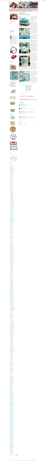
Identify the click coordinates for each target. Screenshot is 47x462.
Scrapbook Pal (11, 324)
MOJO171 (11, 284)
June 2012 (11, 432)
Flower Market (11, 232)
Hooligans (11, 253)
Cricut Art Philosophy (33, 43)
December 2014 (11, 411)
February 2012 (11, 435)
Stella (32, 63)
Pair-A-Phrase (11, 296)
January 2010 (11, 450)
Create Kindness (12, 210)
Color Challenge (12, 205)
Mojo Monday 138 (12, 283)
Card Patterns (11, 194)
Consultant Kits (24, 9)
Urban (11, 357)
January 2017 (11, 394)
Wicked (11, 365)
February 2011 (11, 443)
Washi (11, 360)
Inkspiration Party (12, 257)
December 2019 (11, 379)
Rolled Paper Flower (12, 317)
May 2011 (11, 441)
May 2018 (11, 386)
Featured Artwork (17, 10)
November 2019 (11, 380)
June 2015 (11, 407)
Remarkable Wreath (34, 48)
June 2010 (11, 448)
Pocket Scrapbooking (12, 307)
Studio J (11, 342)
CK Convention (11, 201)
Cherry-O (11, 198)
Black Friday (11, 183)
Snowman (11, 330)
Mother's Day (11, 289)
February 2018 (11, 387)
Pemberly (11, 300)
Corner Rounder (11, 208)
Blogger (35, 460)
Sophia (11, 332)
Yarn (10, 371)
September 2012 (11, 430)
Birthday (11, 182)
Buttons (11, 189)
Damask (11, 217)
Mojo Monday (11, 282)
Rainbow (11, 312)
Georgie (11, 239)
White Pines (11, 364)
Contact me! (30, 10)
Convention (11, 207)
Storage (11, 341)
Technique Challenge (12, 349)
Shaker (11, 326)
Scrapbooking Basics (12, 325)
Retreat (11, 315)
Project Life (11, 310)
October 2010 (11, 446)
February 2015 (11, 410)
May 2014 (11, 416)
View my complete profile (12, 44)
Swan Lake (11, 344)
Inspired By (11, 258)
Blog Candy (11, 185)
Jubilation (11, 262)
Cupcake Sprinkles (12, 214)
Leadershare (11, 267)
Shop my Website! (29, 9)
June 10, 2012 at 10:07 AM (22, 105)
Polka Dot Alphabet (12, 308)
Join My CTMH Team (11, 10)
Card (10, 192)
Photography (11, 303)
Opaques (11, 294)
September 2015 (11, 405)
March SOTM (11, 276)
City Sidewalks (11, 200)
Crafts (11, 209)
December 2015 (11, 403)
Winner (11, 366)
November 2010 (11, 445)
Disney (11, 221)
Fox (10, 235)
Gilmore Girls (11, 242)
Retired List (11, 314)
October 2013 (11, 421)
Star (10, 339)
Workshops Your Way (12, 369)
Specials (11, 335)
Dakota (11, 216)
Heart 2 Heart (11, 249)
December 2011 (11, 436)
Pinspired (11, 306)
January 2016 (11, 402)
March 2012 (11, 434)
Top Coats (11, 353)
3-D (10, 166)
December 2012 (11, 428)
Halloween (11, 246)
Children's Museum (12, 199)
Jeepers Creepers (12, 260)
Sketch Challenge (12, 328)
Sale (10, 319)
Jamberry (11, 259)
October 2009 (11, 452)
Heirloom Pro (11, 251)
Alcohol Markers (11, 168)
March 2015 (11, 409)
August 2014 (11, 414)
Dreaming (11, 223)
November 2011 (11, 437)
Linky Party (11, 269)
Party (10, 298)
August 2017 (11, 389)
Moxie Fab (11, 290)
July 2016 (11, 398)
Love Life (11, 271)
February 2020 (11, 378)
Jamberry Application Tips (24, 10)
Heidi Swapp (11, 250)
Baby (10, 178)
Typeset (11, 356)
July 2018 (11, 385)
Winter (11, 367)
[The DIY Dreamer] (28, 90)
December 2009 (11, 451)
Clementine (11, 203)
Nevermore (11, 292)
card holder (11, 193)
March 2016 (11, 401)
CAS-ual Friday (11, 196)
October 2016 (11, 396)
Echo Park (11, 224)
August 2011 (11, 439)
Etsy (10, 225)
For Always (11, 234)
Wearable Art (11, 362)
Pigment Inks (11, 305)
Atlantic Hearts (11, 175)
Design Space (11, 219)
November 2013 (11, 420)
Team (10, 348)
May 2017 (11, 391)
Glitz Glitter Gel (11, 244)
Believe (11, 180)
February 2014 (11, 418)
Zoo (10, 374)
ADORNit (11, 167)
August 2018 (11, 384)
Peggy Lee (21, 107)
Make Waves (11, 275)
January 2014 (11, 419)
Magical (11, 274)
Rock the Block (11, 316)
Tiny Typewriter (11, 351)
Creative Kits (13, 9)
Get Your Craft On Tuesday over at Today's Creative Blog (29, 83)
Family (11, 228)
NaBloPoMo (11, 291)
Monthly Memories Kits (18, 9)
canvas (11, 191)
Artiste (11, 173)
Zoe (10, 373)
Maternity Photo (11, 278)
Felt (10, 230)
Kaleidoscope (11, 264)
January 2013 (11, 427)
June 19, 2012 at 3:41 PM (22, 118)
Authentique (11, 176)
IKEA (10, 255)
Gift (10, 240)
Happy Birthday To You (12, 113)
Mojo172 (11, 285)
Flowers (11, 233)
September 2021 (11, 377)
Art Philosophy (11, 171)
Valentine (11, 358)
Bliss (10, 184)
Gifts (10, 241)
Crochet (11, 212)
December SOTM (12, 218)
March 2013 (11, 426)
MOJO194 (11, 287)
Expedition (11, 226)
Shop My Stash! (34, 9)
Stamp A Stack (11, 337)
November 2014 (11, 412)
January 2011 (11, 444)
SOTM (11, 333)
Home (10, 9)
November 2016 (11, 395)
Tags (10, 346)
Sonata (11, 331)
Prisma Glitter (11, 309)
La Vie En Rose (11, 266)
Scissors (11, 321)
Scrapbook (11, 323)
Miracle (11, 280)
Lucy (10, 273)
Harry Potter (11, 248)
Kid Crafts (11, 265)
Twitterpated (11, 355)
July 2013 (11, 423)
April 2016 (11, 400)
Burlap (11, 187)
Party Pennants (11, 299)
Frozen (11, 237)
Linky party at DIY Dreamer (26, 85)
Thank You (11, 350)
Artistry (11, 174)
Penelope (11, 301)
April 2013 (11, 425)
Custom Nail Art (11, 215)
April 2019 (11, 382)
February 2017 (11, 393)
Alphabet (11, 169)
